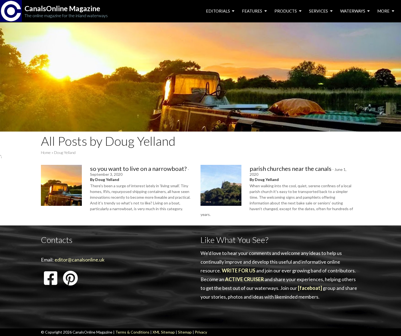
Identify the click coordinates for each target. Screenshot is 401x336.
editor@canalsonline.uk (79, 260)
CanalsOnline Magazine (62, 8)
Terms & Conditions (132, 332)
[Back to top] (389, 323)
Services (319, 10)
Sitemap (185, 332)
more (383, 10)
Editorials (218, 10)
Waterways (353, 10)
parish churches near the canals (290, 168)
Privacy (201, 332)
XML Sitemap (163, 332)
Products (286, 10)
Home (46, 152)
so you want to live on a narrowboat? (138, 168)
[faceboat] (310, 288)
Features (252, 10)
